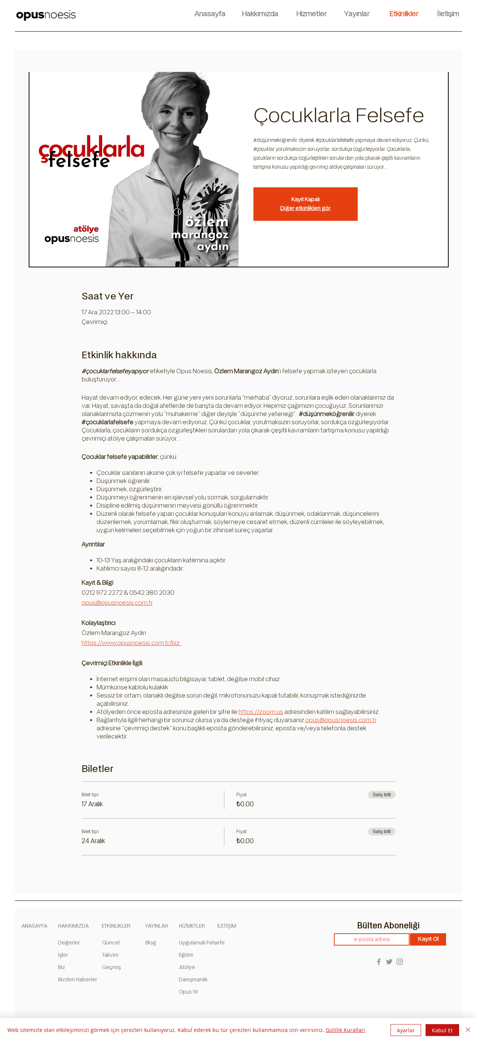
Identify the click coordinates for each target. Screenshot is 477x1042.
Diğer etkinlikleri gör (305, 208)
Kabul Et (442, 1030)
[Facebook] (379, 961)
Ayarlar (406, 1030)
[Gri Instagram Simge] (399, 961)
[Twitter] (389, 961)
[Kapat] (468, 1030)
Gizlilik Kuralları (345, 1029)
